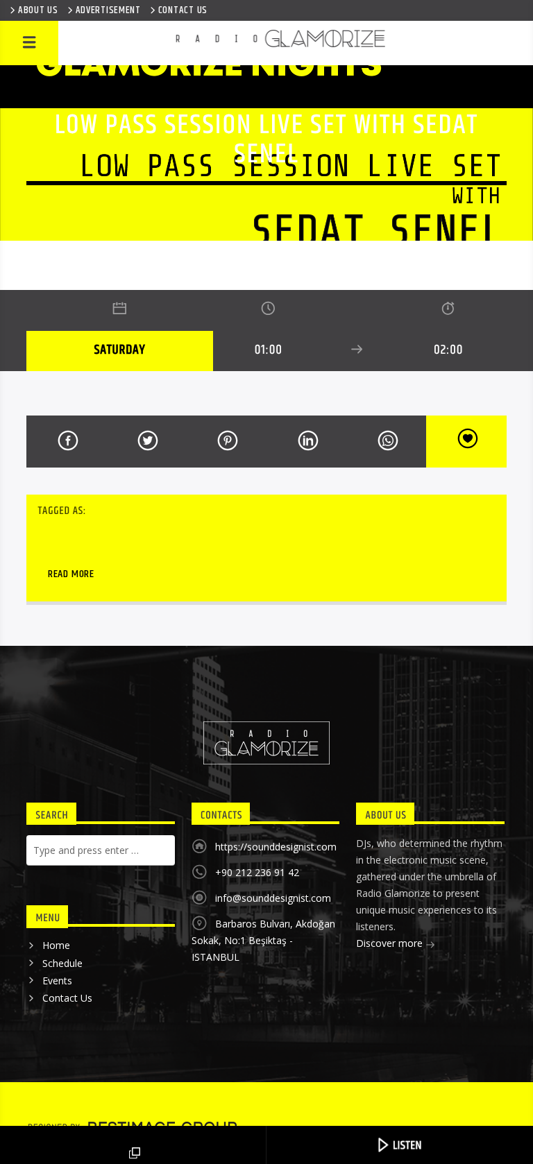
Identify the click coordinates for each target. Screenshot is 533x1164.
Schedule (62, 963)
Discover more (390, 943)
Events (57, 980)
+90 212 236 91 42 (257, 872)
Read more (71, 574)
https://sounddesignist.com (276, 846)
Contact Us (67, 997)
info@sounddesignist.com (273, 898)
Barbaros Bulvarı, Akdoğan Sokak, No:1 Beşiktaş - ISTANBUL (263, 940)
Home (56, 945)
